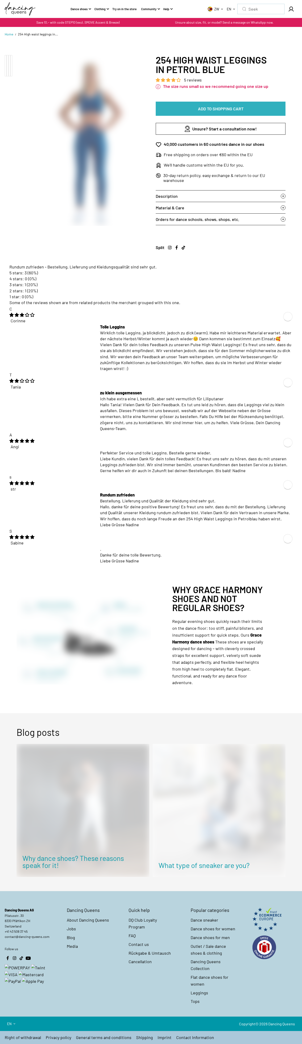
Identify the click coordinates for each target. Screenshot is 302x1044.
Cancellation (140, 961)
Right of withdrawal (23, 1037)
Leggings (199, 992)
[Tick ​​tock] (183, 247)
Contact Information (195, 1037)
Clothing (99, 9)
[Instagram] (169, 247)
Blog (71, 937)
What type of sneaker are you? (204, 865)
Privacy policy (58, 1037)
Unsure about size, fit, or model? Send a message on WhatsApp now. (224, 22)
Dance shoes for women (213, 928)
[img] (21, 314)
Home (9, 34)
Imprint (165, 1037)
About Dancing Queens (88, 920)
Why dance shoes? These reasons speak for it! (73, 861)
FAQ (132, 935)
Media (72, 946)
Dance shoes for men (210, 937)
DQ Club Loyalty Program (143, 923)
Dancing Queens (281, 1024)
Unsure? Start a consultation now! (224, 128)
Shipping (144, 1037)
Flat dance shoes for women (209, 981)
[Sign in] (291, 9)
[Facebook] (176, 247)
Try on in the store (124, 9)
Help (166, 9)
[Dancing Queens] (20, 9)
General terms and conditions (103, 1037)
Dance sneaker (204, 920)
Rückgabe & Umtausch (150, 953)
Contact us (139, 944)
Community (148, 9)
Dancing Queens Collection (206, 965)
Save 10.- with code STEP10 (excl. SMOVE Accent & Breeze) (78, 22)
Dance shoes (79, 9)
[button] (169, 79)
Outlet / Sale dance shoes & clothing (208, 950)
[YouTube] (28, 958)
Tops (195, 1001)
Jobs (71, 928)
